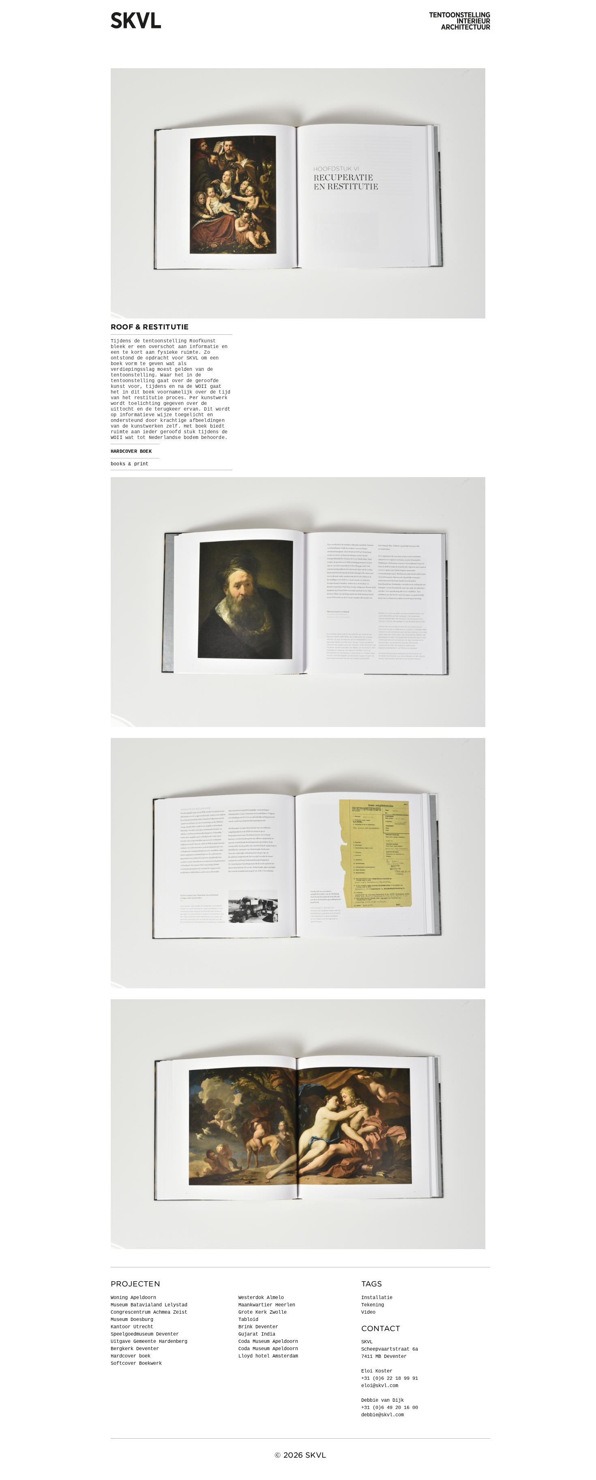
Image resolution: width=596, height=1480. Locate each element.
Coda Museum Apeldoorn (268, 1341)
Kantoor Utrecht (132, 1327)
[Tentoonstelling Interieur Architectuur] (459, 21)
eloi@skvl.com (379, 1386)
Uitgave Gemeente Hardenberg (149, 1341)
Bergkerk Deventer (135, 1349)
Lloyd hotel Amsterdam (268, 1356)
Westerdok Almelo (261, 1298)
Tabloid (248, 1320)
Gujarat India (256, 1334)
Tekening (372, 1305)
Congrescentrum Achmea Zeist (149, 1312)
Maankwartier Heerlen (266, 1305)
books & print (130, 464)
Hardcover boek (130, 1356)
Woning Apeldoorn (133, 1298)
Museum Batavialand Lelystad (149, 1305)
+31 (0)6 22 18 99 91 (389, 1378)
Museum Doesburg (132, 1320)
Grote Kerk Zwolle (262, 1312)
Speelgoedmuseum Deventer (145, 1334)
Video (368, 1312)
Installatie (376, 1298)
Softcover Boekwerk (136, 1363)
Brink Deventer (258, 1327)
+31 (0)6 (374, 1408)
